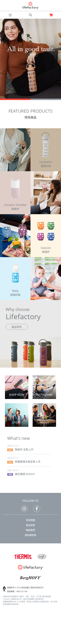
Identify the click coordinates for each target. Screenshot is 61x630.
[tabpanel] (30, 59)
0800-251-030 (21, 591)
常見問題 (30, 520)
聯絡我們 (30, 530)
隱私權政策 (30, 535)
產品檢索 (30, 525)
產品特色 (17, 327)
